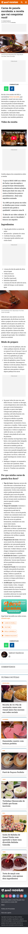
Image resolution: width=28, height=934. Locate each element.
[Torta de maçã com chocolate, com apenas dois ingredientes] (14, 862)
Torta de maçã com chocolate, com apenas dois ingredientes (12, 876)
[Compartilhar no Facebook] (12, 88)
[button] (22, 2)
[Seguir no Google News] (6, 896)
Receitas (14, 22)
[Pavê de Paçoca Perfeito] (14, 761)
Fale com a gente (6, 912)
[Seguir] (10, 896)
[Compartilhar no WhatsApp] (6, 88)
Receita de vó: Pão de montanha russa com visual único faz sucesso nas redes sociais (13, 708)
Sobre (3, 905)
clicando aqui (5, 618)
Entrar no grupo (14, 611)
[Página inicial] (9, 2)
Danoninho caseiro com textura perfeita (13, 742)
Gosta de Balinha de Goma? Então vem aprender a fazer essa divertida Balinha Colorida (12, 839)
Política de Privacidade (8, 909)
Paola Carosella (14, 97)
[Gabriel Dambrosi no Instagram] (9, 657)
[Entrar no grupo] (2, 896)
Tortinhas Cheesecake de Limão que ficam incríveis (13, 803)
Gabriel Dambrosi (7, 21)
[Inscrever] (21, 896)
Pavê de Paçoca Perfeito (13, 772)
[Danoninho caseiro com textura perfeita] (14, 729)
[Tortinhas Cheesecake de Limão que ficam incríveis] (14, 789)
